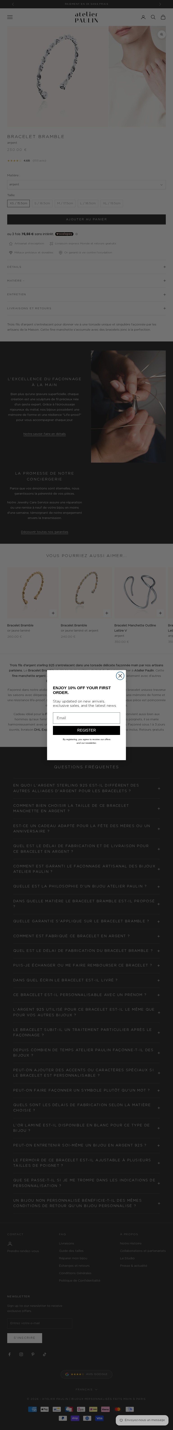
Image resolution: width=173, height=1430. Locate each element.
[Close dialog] (120, 676)
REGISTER (86, 730)
